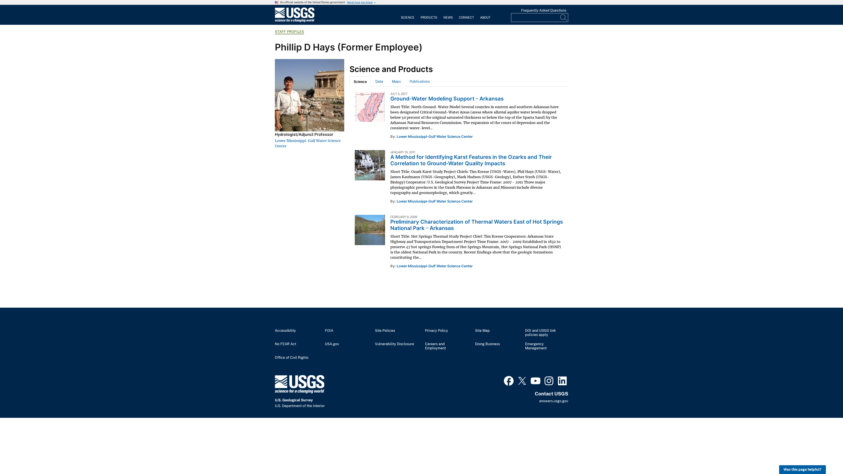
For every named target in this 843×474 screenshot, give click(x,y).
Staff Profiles (289, 32)
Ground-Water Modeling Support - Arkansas (447, 98)
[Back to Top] (827, 458)
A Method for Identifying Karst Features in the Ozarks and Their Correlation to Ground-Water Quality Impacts (471, 160)
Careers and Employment (435, 346)
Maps (396, 81)
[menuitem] (408, 14)
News (448, 17)
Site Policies (385, 331)
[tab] (360, 81)
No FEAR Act (285, 344)
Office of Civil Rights (291, 358)
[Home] (294, 21)
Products (429, 17)
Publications (420, 81)
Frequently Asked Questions (543, 10)
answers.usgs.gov (553, 401)
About (485, 17)
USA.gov (332, 344)
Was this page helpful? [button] (802, 469)
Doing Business (487, 344)
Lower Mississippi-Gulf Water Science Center (435, 136)
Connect (466, 17)
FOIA (329, 331)
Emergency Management (536, 346)
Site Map (482, 331)
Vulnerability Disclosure (394, 344)
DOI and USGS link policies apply (540, 333)
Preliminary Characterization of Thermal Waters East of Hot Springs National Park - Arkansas (476, 225)
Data (379, 81)
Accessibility (285, 331)
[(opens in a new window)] (509, 380)
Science (407, 17)
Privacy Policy (436, 331)
